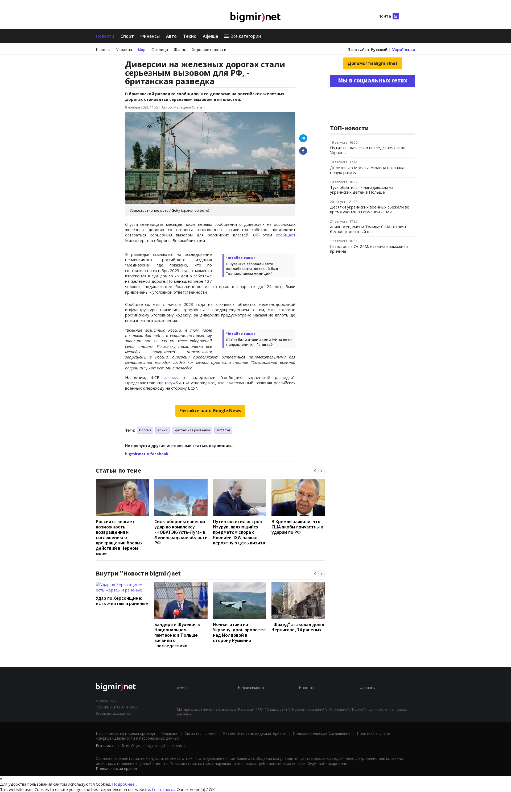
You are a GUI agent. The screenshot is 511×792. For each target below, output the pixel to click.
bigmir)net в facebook (146, 453)
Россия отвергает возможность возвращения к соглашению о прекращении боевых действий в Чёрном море (119, 537)
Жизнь (180, 49)
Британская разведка (192, 430)
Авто (171, 36)
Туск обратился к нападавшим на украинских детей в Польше (361, 190)
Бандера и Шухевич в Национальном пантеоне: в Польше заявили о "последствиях (177, 635)
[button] (315, 471)
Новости (105, 36)
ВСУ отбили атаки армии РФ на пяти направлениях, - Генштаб (259, 342)
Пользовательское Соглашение (322, 733)
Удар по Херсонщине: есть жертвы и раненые (122, 600)
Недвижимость (251, 687)
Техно (189, 36)
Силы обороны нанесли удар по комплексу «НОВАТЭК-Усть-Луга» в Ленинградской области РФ (181, 532)
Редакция (169, 733)
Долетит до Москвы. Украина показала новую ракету (367, 170)
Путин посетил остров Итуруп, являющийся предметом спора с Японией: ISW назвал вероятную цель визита (239, 532)
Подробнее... (124, 784)
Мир (142, 49)
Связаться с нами (201, 733)
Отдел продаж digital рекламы (158, 745)
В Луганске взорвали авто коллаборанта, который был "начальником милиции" (252, 268)
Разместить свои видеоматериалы (254, 733)
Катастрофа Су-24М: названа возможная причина (369, 249)
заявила (171, 377)
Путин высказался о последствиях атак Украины (367, 150)
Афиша (210, 36)
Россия (145, 430)
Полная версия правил (116, 768)
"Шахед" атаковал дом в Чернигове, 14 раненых (297, 627)
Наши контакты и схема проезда (125, 733)
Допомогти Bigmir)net (373, 63)
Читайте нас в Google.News (210, 411)
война (162, 430)
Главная (103, 49)
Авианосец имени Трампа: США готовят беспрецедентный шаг (368, 229)
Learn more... (164, 789)
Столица (159, 49)
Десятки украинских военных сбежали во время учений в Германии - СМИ (369, 209)
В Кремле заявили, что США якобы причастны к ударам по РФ (297, 526)
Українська (403, 49)
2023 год (223, 430)
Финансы (150, 36)
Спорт (127, 36)
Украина (124, 49)
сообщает (285, 234)
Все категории (245, 36)
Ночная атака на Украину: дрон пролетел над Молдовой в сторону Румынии (239, 632)
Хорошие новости (209, 49)
